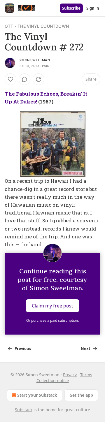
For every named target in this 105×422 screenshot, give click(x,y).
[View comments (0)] (24, 79)
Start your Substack (37, 395)
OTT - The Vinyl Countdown (37, 26)
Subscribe (71, 8)
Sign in (92, 8)
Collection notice (52, 380)
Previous (23, 348)
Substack (23, 409)
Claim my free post (52, 306)
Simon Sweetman (34, 60)
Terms (86, 374)
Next (85, 348)
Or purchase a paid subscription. (52, 320)
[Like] (10, 79)
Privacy (70, 374)
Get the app (81, 395)
